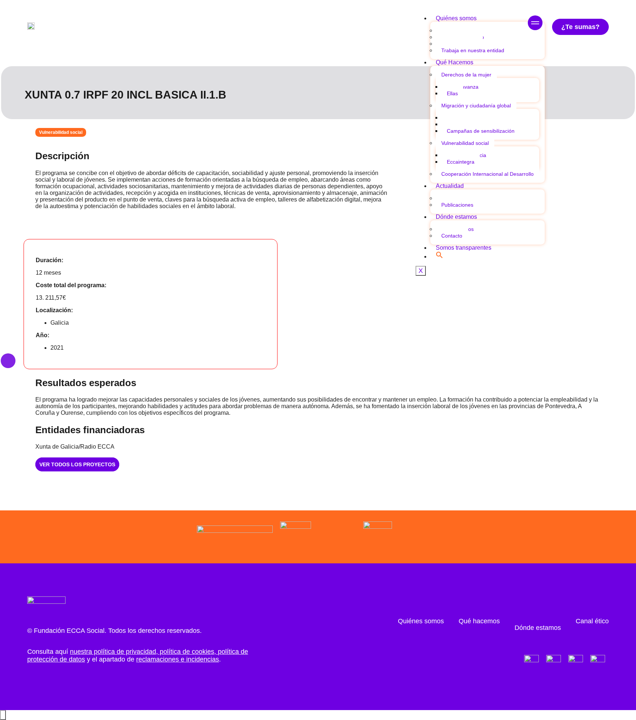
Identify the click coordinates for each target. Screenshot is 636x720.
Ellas (452, 93)
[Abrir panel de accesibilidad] (3, 715)
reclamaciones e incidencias (177, 659)
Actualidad (450, 186)
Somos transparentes (463, 248)
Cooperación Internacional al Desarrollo (487, 174)
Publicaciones (457, 205)
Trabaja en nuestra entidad (472, 50)
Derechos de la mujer (466, 75)
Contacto (451, 236)
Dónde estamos (456, 217)
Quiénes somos (456, 18)
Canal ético (592, 621)
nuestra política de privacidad (113, 651)
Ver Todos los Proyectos (77, 464)
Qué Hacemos (454, 62)
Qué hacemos (479, 621)
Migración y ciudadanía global (476, 105)
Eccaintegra (460, 162)
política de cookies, (188, 651)
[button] (439, 256)
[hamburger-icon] (535, 23)
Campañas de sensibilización (481, 131)
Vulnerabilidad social (465, 143)
